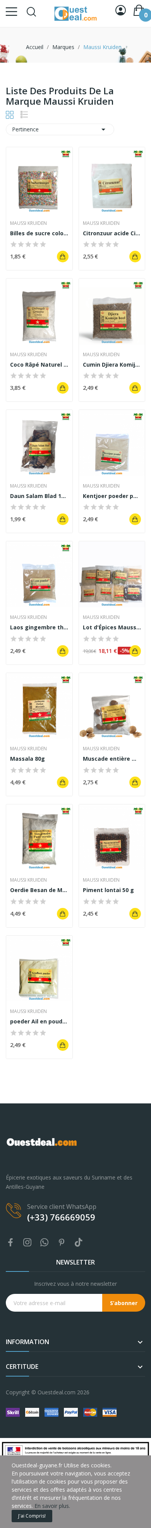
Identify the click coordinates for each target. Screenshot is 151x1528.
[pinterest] (61, 1243)
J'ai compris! (32, 1516)
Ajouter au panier (63, 256)
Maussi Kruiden (28, 223)
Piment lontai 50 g (108, 890)
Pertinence (60, 129)
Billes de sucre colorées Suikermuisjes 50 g (39, 233)
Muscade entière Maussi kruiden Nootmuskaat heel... (112, 758)
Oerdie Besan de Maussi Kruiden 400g (39, 890)
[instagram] (27, 1243)
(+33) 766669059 (61, 1217)
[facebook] (10, 1243)
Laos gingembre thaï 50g (39, 627)
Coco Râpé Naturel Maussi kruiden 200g (39, 364)
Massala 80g (27, 758)
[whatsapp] (44, 1243)
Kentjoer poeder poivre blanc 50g (112, 496)
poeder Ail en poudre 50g (39, 1021)
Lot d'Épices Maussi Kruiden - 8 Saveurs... (112, 627)
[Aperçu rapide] (39, 180)
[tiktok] (78, 1243)
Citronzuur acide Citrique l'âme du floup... (112, 233)
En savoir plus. (52, 1505)
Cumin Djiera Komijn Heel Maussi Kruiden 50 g (112, 364)
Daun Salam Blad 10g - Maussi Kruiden (39, 496)
